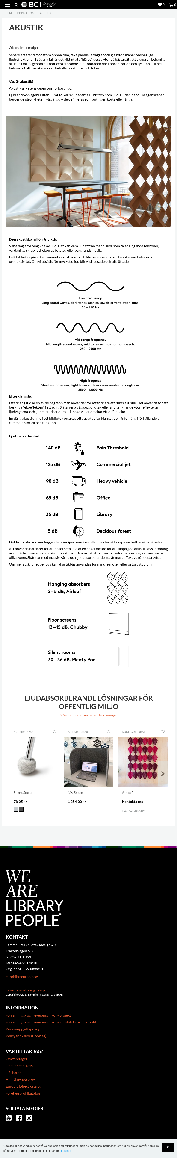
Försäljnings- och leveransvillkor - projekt (38, 1015)
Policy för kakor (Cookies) (26, 1036)
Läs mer (66, 1150)
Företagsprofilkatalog (23, 1093)
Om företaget (16, 1058)
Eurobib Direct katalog (23, 1086)
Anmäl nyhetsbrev (20, 1079)
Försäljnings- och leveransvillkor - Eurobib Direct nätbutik (51, 1022)
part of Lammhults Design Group (25, 990)
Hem (9, 13)
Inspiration (25, 13)
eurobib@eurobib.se (22, 976)
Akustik (45, 13)
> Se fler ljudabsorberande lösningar (88, 715)
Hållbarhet (14, 1072)
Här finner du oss (19, 1065)
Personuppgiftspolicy (23, 1029)
